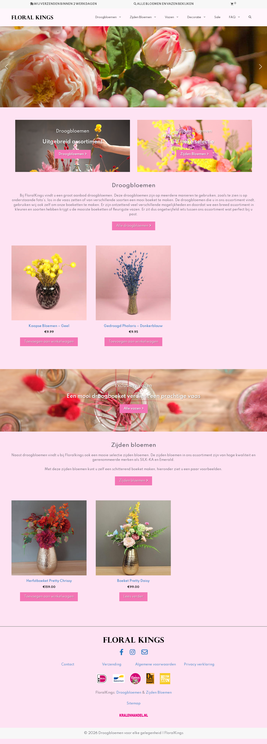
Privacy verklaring (199, 664)
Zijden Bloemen (141, 17)
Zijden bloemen (132, 480)
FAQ (232, 17)
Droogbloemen (106, 17)
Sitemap (134, 703)
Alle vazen (133, 408)
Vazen (169, 17)
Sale (217, 17)
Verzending (111, 664)
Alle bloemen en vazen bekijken (165, 4)
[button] (250, 17)
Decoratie (194, 17)
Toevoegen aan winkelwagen (49, 341)
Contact (67, 664)
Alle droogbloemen (132, 226)
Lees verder (133, 596)
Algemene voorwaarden (155, 664)
